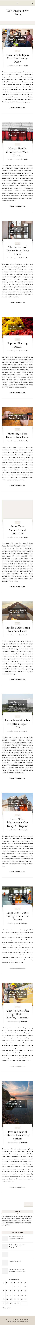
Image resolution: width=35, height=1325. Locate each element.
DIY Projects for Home (18, 12)
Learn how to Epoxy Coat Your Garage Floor (17, 58)
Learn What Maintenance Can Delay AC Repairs (17, 822)
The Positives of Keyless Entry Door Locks (17, 250)
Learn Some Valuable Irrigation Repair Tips (17, 724)
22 (11, 1299)
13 (3, 1295)
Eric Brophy (24, 65)
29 (11, 1303)
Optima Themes (23, 1321)
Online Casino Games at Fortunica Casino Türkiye (16, 1237)
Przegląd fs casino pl (15, 1261)
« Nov (4, 1308)
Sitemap (26, 1319)
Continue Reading (17, 107)
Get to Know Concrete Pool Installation (17, 530)
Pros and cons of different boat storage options (17, 1135)
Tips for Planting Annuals (17, 345)
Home (17, 51)
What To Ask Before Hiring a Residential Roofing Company (17, 1014)
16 (14, 1295)
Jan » (9, 1308)
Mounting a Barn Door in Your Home (17, 435)
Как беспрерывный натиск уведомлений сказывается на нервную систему (17, 1270)
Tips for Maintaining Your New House (17, 629)
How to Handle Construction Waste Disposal (17, 152)
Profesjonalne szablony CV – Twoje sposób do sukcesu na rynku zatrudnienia (17, 1246)
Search (28, 1204)
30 (15, 1303)
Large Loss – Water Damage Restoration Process (17, 916)
